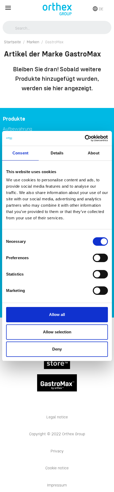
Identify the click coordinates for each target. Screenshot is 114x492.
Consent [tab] (20, 153)
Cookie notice (57, 467)
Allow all (57, 314)
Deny (57, 349)
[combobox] (57, 28)
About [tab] (93, 153)
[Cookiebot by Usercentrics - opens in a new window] (85, 138)
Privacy (57, 450)
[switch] (100, 258)
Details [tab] (57, 153)
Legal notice (57, 416)
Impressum (57, 485)
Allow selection (57, 332)
